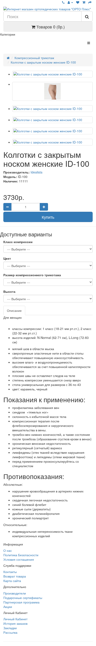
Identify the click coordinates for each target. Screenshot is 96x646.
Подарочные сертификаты (22, 597)
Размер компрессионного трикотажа (32, 275)
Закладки (10, 628)
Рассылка (10, 632)
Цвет (7, 258)
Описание (14, 310)
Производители (14, 593)
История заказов (15, 623)
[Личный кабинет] (70, 2)
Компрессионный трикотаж (34, 58)
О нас (7, 550)
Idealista (36, 172)
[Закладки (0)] (77, 2)
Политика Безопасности (20, 555)
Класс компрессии (18, 242)
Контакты (10, 571)
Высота (9, 291)
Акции (7, 606)
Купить (48, 217)
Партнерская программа (21, 602)
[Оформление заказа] (90, 2)
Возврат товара (14, 576)
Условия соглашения (18, 559)
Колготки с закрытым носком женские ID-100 (43, 62)
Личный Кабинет (15, 619)
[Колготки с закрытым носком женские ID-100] (52, 74)
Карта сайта (12, 580)
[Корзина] (83, 2)
